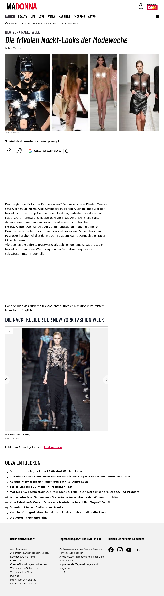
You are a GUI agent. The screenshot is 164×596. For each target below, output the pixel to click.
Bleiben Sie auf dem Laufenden (126, 539)
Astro (92, 16)
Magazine (15, 23)
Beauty (22, 16)
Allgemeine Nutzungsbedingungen (29, 553)
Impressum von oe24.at (23, 580)
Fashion (10, 16)
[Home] (6, 23)
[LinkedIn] (137, 549)
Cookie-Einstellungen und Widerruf (29, 564)
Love (42, 16)
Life (32, 16)
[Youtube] (128, 549)
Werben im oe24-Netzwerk (25, 568)
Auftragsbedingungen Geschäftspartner (81, 549)
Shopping (79, 16)
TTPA (62, 572)
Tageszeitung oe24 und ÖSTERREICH (80, 539)
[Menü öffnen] (157, 16)
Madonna (26, 23)
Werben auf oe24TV (21, 572)
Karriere (64, 16)
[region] (56, 384)
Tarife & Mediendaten (71, 553)
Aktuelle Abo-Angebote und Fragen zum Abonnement (81, 559)
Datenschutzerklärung (22, 557)
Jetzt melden (53, 447)
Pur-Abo (14, 576)
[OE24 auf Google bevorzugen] (67, 151)
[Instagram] (120, 549)
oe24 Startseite (18, 549)
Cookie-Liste (17, 561)
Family (51, 16)
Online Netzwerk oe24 (22, 539)
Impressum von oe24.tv (23, 584)
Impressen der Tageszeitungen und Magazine (78, 566)
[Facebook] (111, 549)
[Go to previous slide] (5, 379)
